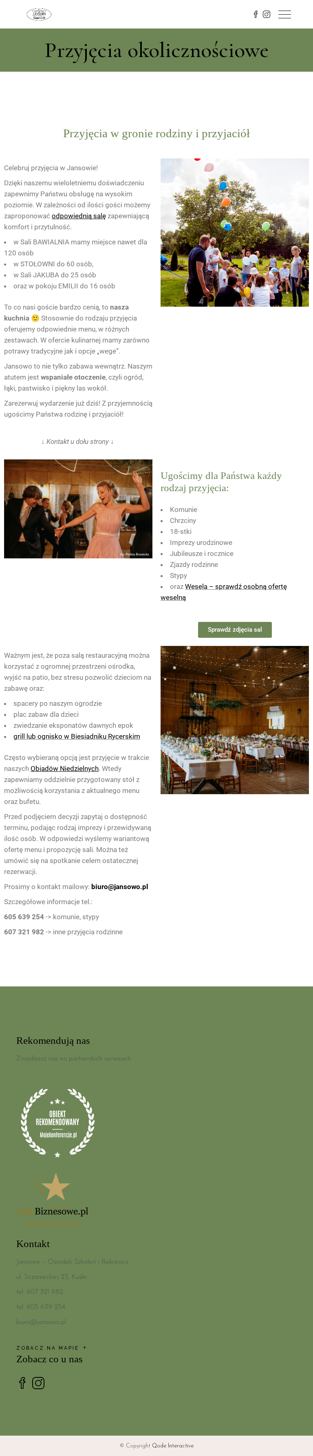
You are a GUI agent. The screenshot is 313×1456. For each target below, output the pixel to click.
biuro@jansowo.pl (119, 887)
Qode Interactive (173, 1446)
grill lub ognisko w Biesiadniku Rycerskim (76, 736)
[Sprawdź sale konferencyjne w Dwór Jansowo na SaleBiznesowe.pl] (156, 1201)
